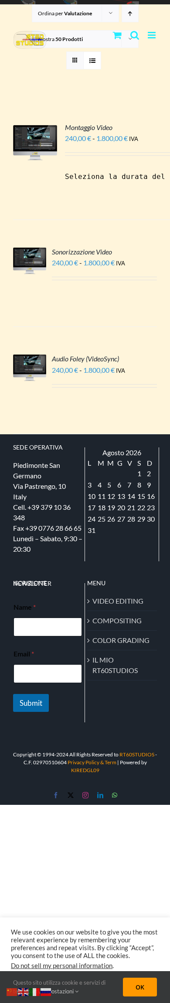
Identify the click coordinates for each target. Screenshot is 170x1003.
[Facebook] (56, 795)
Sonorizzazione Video (82, 251)
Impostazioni (58, 991)
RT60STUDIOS (136, 754)
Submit (31, 703)
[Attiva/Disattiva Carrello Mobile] (117, 35)
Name (25, 607)
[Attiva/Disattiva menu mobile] (152, 35)
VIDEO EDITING (117, 601)
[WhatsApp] (114, 795)
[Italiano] (35, 991)
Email (24, 653)
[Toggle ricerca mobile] (134, 35)
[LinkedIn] (100, 795)
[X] (71, 795)
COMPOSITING (117, 620)
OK (140, 987)
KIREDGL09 (85, 770)
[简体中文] (12, 991)
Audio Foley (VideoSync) (85, 358)
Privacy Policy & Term (92, 762)
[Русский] (46, 991)
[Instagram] (85, 795)
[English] (23, 991)
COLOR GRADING (121, 640)
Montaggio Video (88, 127)
